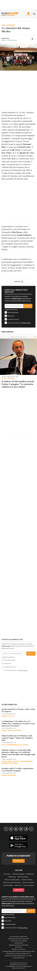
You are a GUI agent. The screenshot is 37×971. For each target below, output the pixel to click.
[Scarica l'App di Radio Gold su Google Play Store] (18, 845)
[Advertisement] (18, 91)
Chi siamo (6, 874)
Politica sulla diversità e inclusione (18, 939)
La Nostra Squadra (18, 874)
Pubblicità (30, 874)
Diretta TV (18, 885)
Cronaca (4, 379)
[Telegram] (26, 829)
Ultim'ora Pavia (26, 880)
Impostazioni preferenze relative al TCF (18, 954)
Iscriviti (28, 306)
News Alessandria (12, 313)
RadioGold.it (24, 963)
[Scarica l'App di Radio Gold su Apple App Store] (18, 838)
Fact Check (18, 947)
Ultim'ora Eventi (28, 882)
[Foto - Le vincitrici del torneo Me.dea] (18, 57)
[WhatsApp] (31, 829)
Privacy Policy (26, 323)
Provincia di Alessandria (10, 763)
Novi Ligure (12, 775)
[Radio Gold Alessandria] (10, 14)
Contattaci (18, 890)
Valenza (25, 745)
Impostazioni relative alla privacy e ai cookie (18, 956)
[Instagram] (21, 829)
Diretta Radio (8, 885)
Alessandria (11, 25)
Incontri (16, 761)
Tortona (11, 716)
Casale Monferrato (26, 761)
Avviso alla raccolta (18, 958)
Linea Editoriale (18, 943)
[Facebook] (6, 829)
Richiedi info (18, 861)
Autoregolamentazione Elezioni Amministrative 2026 (19, 951)
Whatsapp (12, 877)
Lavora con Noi (28, 885)
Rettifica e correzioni (18, 949)
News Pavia (10, 316)
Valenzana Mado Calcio (14, 745)
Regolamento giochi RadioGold (18, 945)
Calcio (4, 745)
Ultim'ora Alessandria (12, 880)
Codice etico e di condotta (18, 941)
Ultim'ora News (22, 877)
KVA (24, 968)
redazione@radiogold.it (25, 966)
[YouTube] (16, 829)
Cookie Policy (23, 937)
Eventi (4, 25)
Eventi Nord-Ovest (13, 319)
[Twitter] (11, 829)
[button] (35, 337)
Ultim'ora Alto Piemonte (12, 882)
